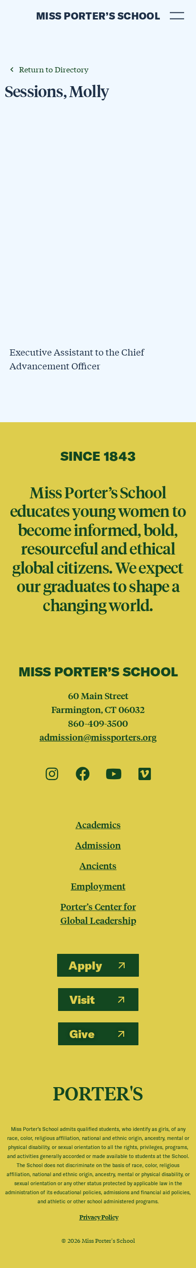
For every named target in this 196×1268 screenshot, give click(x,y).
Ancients (98, 865)
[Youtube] (113, 774)
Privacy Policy (98, 1216)
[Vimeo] (144, 774)
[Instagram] (52, 774)
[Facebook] (83, 774)
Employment (98, 886)
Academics (98, 824)
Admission (98, 845)
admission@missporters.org (98, 737)
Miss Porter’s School (98, 16)
